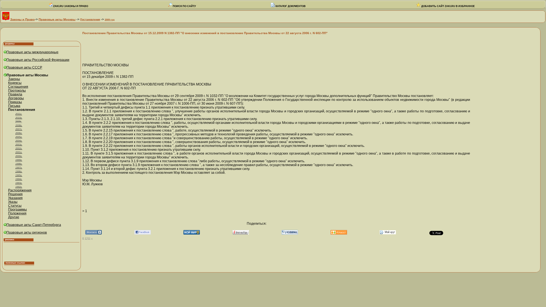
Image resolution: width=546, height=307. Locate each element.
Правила (15, 94)
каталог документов (290, 6)
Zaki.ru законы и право (70, 6)
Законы (14, 79)
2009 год (110, 19)
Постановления (90, 19)
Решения (15, 194)
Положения (17, 213)
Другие (13, 217)
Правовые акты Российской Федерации (37, 60)
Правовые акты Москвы (57, 19)
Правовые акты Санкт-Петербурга (33, 225)
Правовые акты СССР (24, 67)
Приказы (15, 102)
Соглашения (18, 86)
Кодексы (15, 83)
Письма (14, 106)
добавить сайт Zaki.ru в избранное (448, 6)
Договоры (16, 98)
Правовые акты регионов (26, 232)
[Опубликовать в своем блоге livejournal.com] (290, 233)
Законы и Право (22, 19)
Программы (17, 209)
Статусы (15, 205)
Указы (12, 202)
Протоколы (17, 90)
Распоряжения (20, 190)
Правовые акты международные (32, 52)
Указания (15, 198)
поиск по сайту (184, 6)
